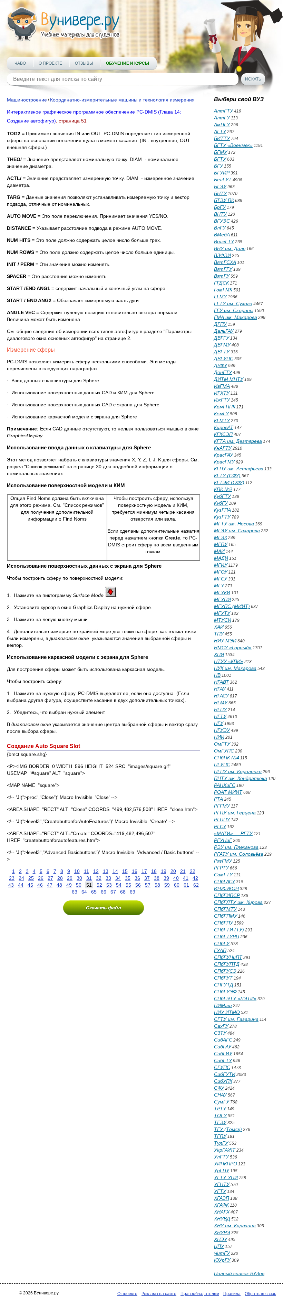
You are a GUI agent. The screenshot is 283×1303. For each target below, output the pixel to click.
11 (86, 871)
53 (109, 885)
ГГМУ (220, 296)
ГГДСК (221, 283)
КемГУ (221, 413)
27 (50, 878)
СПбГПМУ (225, 916)
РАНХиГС (224, 785)
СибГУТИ (224, 1074)
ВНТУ (220, 214)
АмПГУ (222, 124)
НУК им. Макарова (235, 668)
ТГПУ (220, 1136)
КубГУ (221, 503)
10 (77, 871)
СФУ (219, 1088)
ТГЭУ (220, 1122)
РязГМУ (223, 861)
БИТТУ (222, 138)
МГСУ (220, 578)
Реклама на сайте (159, 1293)
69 (132, 892)
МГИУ (220, 565)
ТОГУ (220, 1115)
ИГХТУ (222, 393)
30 (79, 878)
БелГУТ (223, 179)
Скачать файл (103, 907)
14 (115, 871)
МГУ (219, 585)
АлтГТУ (223, 111)
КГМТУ (222, 420)
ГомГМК (223, 289)
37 (147, 878)
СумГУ (221, 1101)
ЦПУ (219, 1246)
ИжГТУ (222, 400)
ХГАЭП (221, 1198)
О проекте (50, 63)
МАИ (219, 551)
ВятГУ (222, 276)
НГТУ (220, 716)
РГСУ (220, 826)
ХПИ (219, 654)
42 (195, 878)
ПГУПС (222, 764)
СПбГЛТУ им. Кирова (238, 902)
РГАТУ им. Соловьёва (238, 854)
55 (128, 885)
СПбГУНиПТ (228, 957)
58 (157, 885)
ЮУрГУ (222, 1260)
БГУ (218, 166)
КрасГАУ (223, 455)
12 (96, 871)
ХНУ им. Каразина (235, 1225)
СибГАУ (222, 1046)
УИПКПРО (225, 1163)
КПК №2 (223, 489)
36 (137, 878)
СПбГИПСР (227, 895)
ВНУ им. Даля (229, 248)
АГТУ (220, 131)
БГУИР (222, 172)
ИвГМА (222, 386)
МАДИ (221, 558)
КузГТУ (222, 517)
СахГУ (221, 1026)
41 (185, 878)
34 (118, 878)
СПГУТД (223, 984)
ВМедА (222, 234)
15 (125, 871)
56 (138, 885)
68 (123, 892)
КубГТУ (222, 496)
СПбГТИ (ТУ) (229, 929)
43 (11, 885)
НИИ (219, 737)
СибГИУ (223, 1053)
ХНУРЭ (222, 1232)
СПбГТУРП (226, 936)
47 (49, 885)
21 (183, 871)
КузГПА (222, 510)
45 (30, 885)
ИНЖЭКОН (226, 888)
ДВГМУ (222, 345)
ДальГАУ (224, 331)
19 (163, 871)
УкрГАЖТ (224, 1150)
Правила (232, 1293)
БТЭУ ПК (224, 200)
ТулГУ (221, 1143)
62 (196, 885)
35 (127, 878)
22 (192, 871)
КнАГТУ (223, 448)
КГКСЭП (223, 434)
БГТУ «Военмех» (233, 145)
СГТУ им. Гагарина (236, 1019)
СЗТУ (220, 1033)
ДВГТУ (222, 351)
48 (59, 885)
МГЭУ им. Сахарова (237, 530)
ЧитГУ (222, 1253)
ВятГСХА (225, 262)
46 (40, 885)
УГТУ (220, 1191)
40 (176, 878)
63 (74, 892)
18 (154, 871)
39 (166, 878)
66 (103, 892)
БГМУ (220, 152)
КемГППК (224, 406)
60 (176, 885)
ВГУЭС (222, 221)
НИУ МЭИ (225, 640)
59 (167, 885)
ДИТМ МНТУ (228, 379)
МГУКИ (222, 592)
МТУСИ (222, 620)
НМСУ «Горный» (233, 647)
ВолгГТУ (224, 241)
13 (105, 871)
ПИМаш (223, 1005)
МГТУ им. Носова (234, 523)
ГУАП (220, 950)
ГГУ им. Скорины (233, 310)
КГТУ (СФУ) (227, 475)
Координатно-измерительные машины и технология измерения (122, 100)
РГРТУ (221, 868)
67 (113, 892)
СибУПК (223, 1081)
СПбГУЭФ (225, 991)
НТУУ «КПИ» (228, 661)
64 (84, 892)
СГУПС (222, 1067)
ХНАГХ (222, 1212)
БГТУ (220, 159)
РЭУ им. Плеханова (236, 847)
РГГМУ (222, 806)
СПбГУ (222, 943)
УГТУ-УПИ (226, 1177)
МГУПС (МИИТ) (232, 606)
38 (156, 878)
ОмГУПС (224, 751)
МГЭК (220, 537)
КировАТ (223, 427)
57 (147, 885)
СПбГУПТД (227, 964)
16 (134, 871)
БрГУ (220, 207)
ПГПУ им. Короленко (238, 771)
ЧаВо (20, 63)
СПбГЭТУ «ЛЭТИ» (235, 998)
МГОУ (220, 572)
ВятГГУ (223, 269)
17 (144, 871)
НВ (217, 675)
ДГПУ (220, 324)
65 (94, 892)
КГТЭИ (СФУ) (229, 482)
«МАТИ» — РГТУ (233, 833)
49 (69, 885)
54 (118, 885)
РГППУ (222, 819)
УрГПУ (221, 1170)
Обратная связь (260, 1293)
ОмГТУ (222, 744)
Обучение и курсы (127, 63)
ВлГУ (220, 228)
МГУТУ (222, 613)
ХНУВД (222, 1218)
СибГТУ (223, 1060)
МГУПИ (222, 599)
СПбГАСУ (224, 881)
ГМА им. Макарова (235, 317)
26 (40, 878)
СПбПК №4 (226, 757)
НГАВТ (221, 682)
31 (89, 878)
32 (98, 878)
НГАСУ (221, 695)
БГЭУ (220, 186)
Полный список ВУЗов (239, 1273)
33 (108, 878)
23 (11, 878)
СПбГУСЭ (225, 971)
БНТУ (220, 193)
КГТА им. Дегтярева (238, 441)
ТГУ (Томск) (228, 1129)
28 (60, 878)
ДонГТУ (223, 372)
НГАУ (220, 689)
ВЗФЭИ (222, 255)
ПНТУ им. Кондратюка (240, 778)
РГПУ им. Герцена (235, 812)
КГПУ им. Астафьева (238, 468)
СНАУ (220, 1095)
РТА (218, 799)
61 (186, 885)
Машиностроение (27, 100)
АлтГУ (222, 117)
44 (20, 885)
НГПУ (220, 709)
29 (69, 878)
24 (21, 878)
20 (173, 871)
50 (78, 885)
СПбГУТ (223, 978)
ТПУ (219, 634)
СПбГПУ (223, 923)
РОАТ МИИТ (228, 792)
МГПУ (220, 544)
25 (31, 878)
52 (99, 885)
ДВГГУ (221, 338)
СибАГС (223, 1040)
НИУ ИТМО (227, 1012)
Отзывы (84, 63)
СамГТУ (223, 874)
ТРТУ (220, 1108)
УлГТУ (221, 1157)
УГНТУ (222, 1184)
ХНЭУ (220, 1239)
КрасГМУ (224, 461)
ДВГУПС (223, 358)
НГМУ (220, 702)
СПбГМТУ (225, 909)
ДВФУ (220, 365)
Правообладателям (199, 1293)
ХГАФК (221, 1205)
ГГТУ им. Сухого (233, 303)
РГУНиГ (223, 840)
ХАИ (219, 627)
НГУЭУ (222, 730)
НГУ (218, 723)
